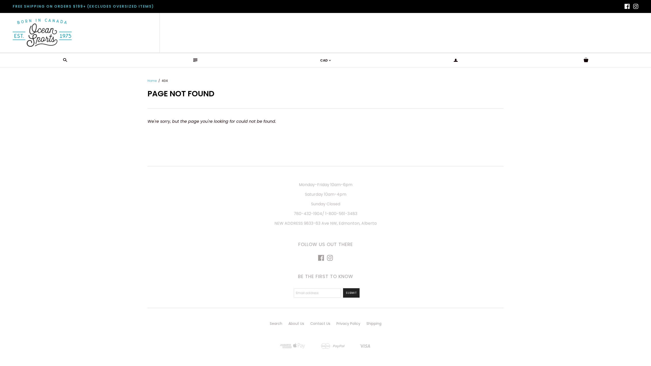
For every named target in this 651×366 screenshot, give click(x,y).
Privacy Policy (348, 323)
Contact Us (320, 323)
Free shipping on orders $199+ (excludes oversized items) (83, 6)
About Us (296, 323)
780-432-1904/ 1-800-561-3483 (325, 214)
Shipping (373, 323)
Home (152, 81)
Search (276, 323)
